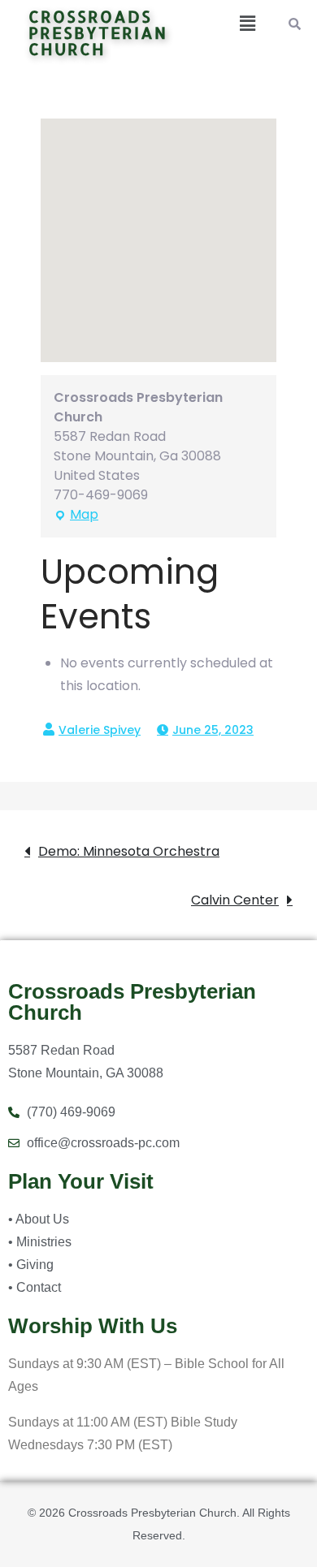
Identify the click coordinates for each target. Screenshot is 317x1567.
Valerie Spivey (100, 730)
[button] (246, 23)
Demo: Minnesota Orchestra (128, 851)
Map (76, 514)
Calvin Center (235, 900)
